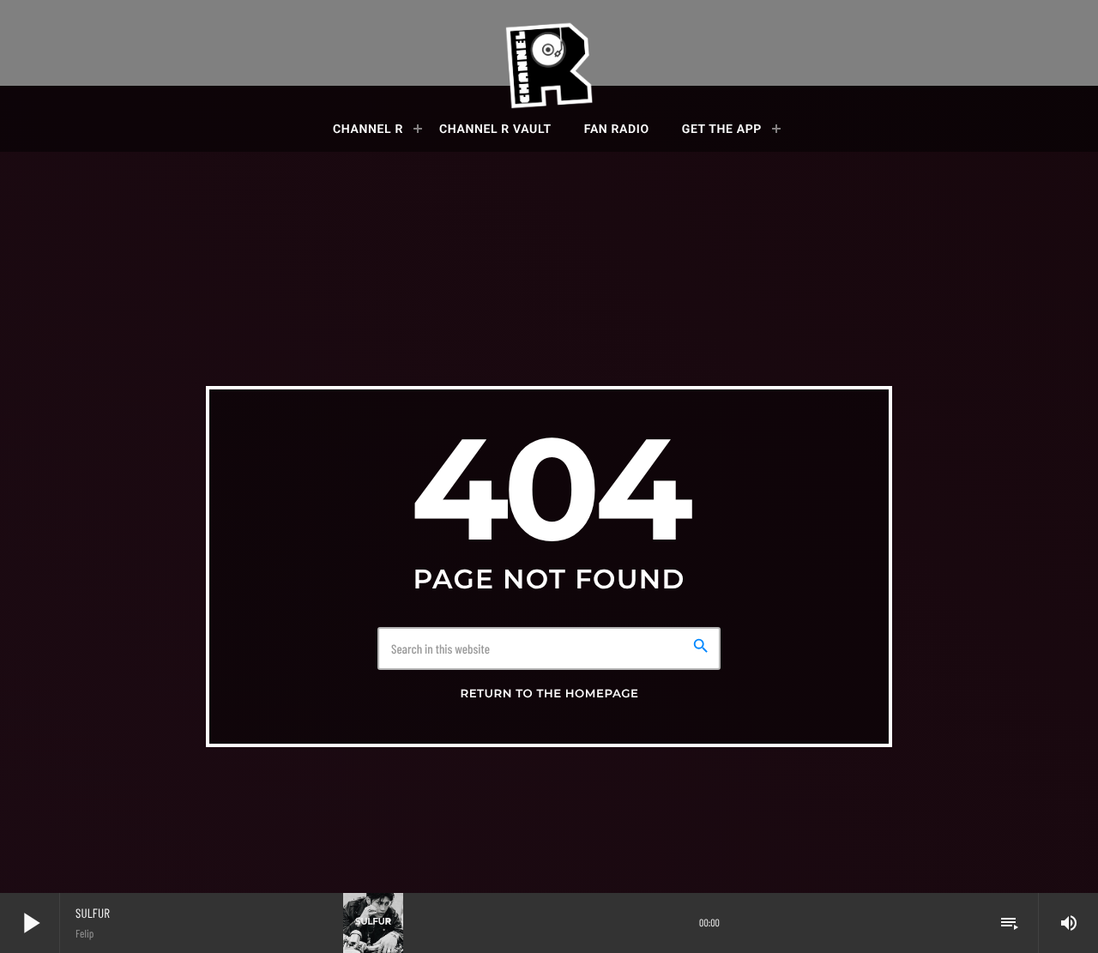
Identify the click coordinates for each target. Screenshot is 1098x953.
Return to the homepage (549, 694)
